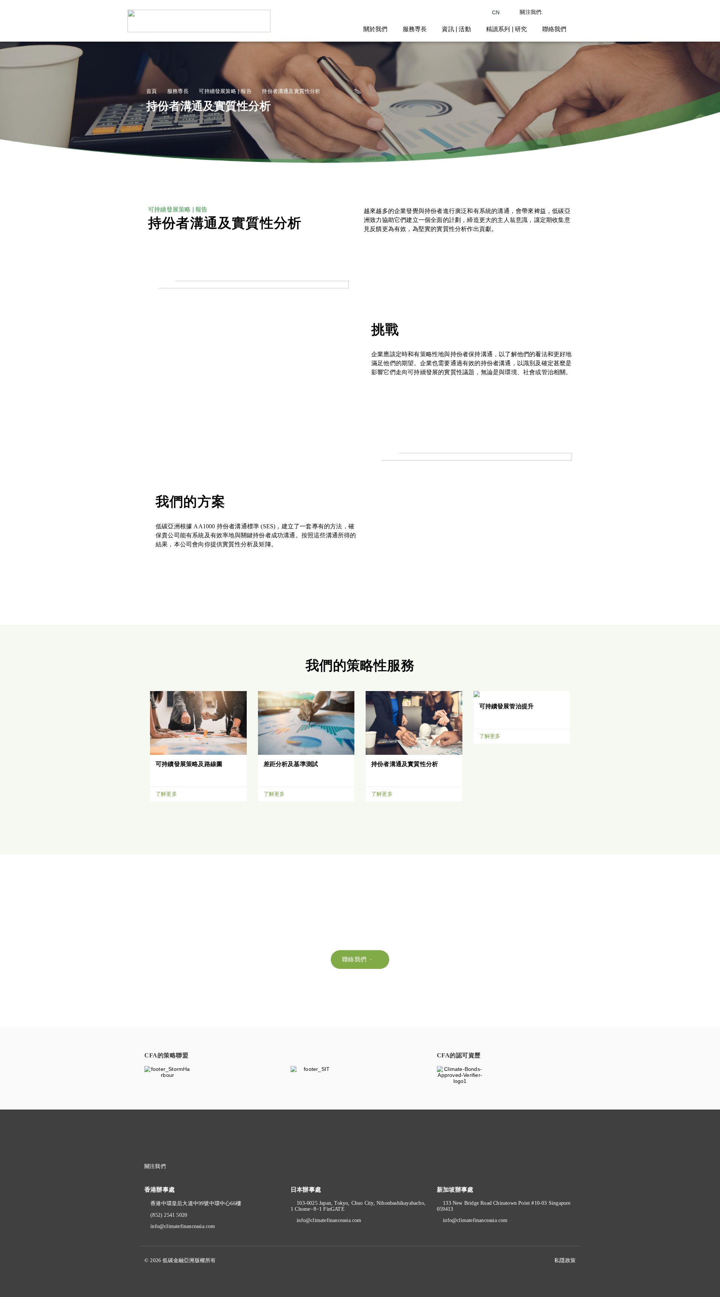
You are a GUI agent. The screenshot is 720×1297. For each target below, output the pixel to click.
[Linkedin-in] (194, 1166)
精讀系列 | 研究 (506, 29)
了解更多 (167, 794)
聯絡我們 (554, 29)
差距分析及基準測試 (291, 764)
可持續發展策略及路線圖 (189, 764)
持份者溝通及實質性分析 (404, 764)
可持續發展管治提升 (506, 706)
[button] (360, 959)
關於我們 (375, 29)
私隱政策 (565, 1260)
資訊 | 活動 (456, 29)
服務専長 (415, 29)
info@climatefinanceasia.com (182, 1226)
